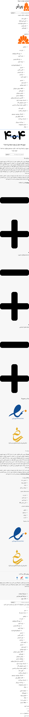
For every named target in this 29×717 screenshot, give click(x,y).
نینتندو (21, 75)
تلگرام (25, 510)
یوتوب (24, 515)
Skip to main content (23, 1)
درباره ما (24, 478)
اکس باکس (20, 70)
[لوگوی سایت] (22, 10)
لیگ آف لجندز (16, 59)
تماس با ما (23, 480)
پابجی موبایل (19, 93)
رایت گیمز (20, 56)
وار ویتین (23, 26)
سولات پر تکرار (23, 488)
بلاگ (25, 485)
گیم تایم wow (22, 21)
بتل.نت (21, 50)
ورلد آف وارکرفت (16, 54)
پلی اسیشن (20, 72)
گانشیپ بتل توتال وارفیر (17, 98)
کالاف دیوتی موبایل (18, 88)
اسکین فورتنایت (22, 23)
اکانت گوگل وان (19, 116)
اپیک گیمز (20, 62)
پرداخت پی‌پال (19, 122)
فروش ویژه (23, 483)
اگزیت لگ (23, 19)
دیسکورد (24, 512)
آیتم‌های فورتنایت (15, 65)
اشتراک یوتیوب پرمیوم (17, 114)
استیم (21, 67)
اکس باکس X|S (22, 503)
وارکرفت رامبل (19, 95)
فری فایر (24, 28)
